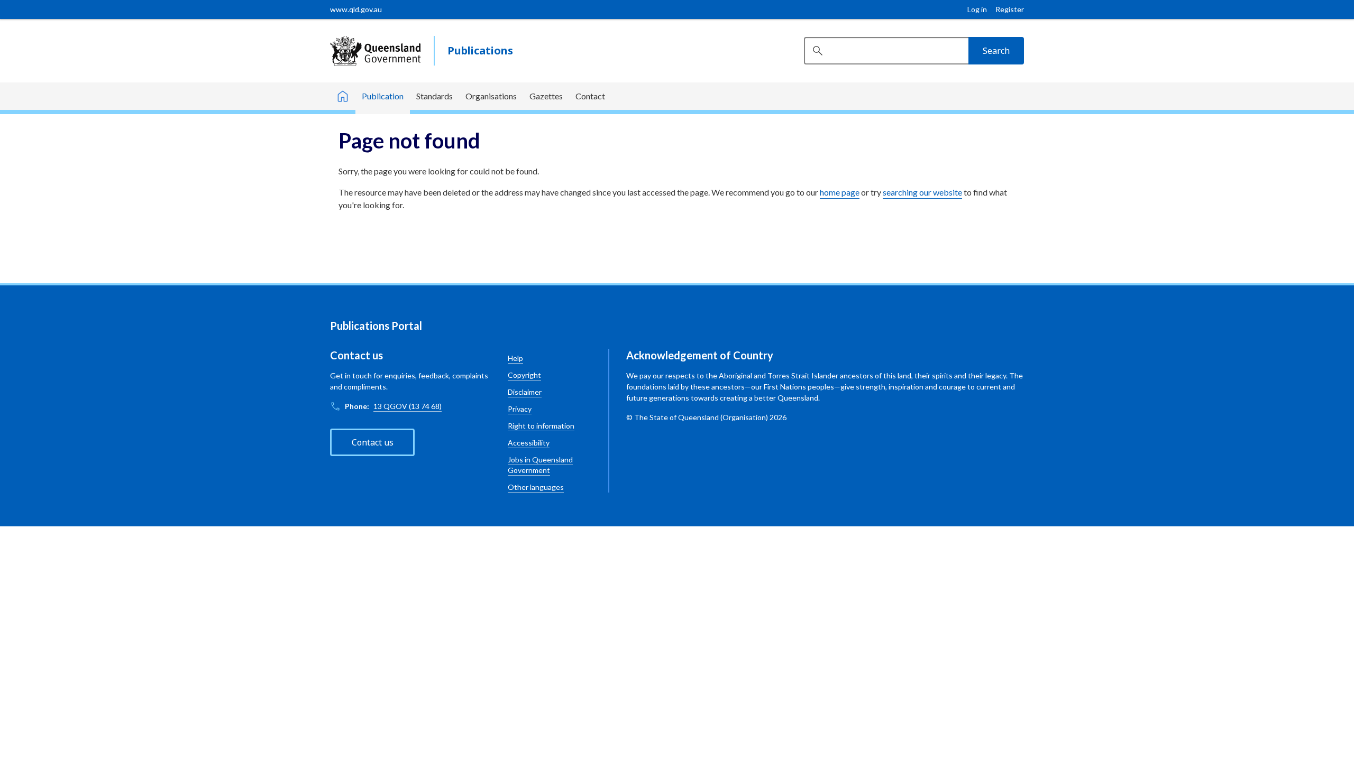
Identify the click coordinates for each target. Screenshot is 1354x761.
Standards (434, 96)
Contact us (373, 442)
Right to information (541, 425)
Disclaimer (525, 391)
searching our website (922, 192)
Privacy (520, 408)
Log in (977, 9)
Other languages (536, 486)
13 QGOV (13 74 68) (407, 406)
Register (1009, 9)
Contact (590, 96)
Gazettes (546, 96)
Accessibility (529, 442)
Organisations (491, 96)
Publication (383, 96)
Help (515, 358)
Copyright (524, 374)
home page (839, 192)
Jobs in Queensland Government (540, 465)
